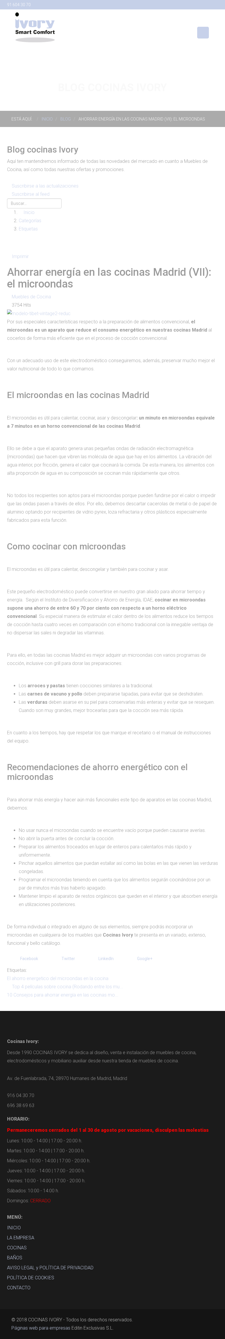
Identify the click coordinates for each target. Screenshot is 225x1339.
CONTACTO (18, 1287)
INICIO (14, 1228)
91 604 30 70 (19, 4)
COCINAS (17, 1248)
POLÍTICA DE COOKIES (30, 1278)
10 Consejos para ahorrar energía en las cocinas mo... (62, 995)
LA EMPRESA (20, 1238)
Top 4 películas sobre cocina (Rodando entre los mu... (67, 986)
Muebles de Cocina (31, 297)
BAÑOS (14, 1258)
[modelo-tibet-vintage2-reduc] (39, 313)
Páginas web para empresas (40, 1328)
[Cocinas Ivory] (35, 27)
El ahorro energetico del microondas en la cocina (57, 978)
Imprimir (20, 256)
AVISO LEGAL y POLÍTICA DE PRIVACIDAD (50, 1268)
